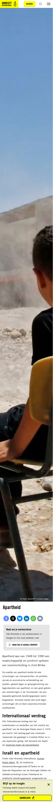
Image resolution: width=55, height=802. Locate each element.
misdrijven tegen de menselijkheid (22, 745)
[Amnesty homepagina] (9, 4)
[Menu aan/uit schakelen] (48, 4)
